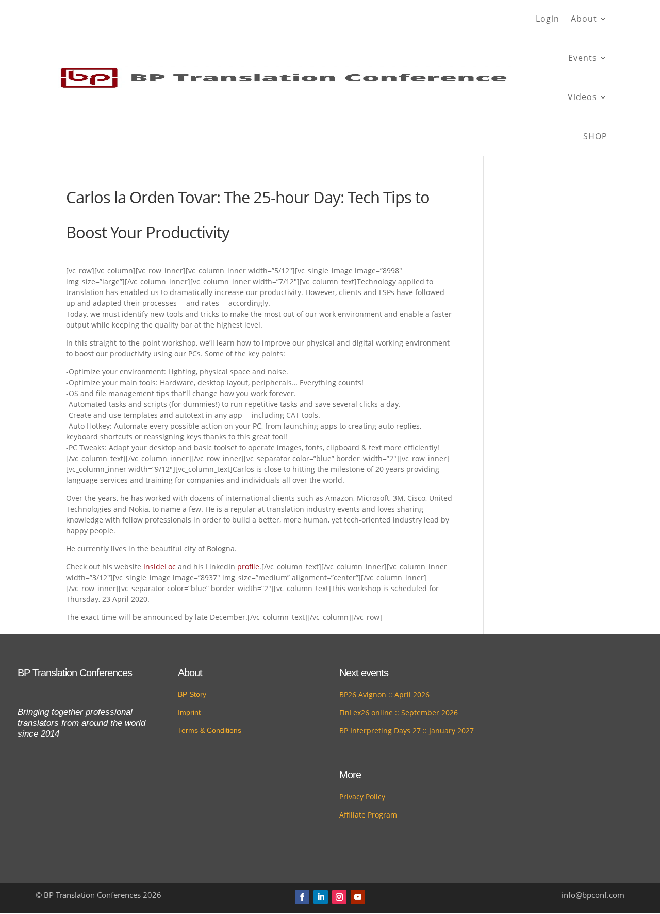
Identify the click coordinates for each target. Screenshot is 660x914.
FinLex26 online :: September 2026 (398, 712)
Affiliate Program (368, 815)
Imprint (189, 712)
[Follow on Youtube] (358, 897)
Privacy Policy (362, 797)
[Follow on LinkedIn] (321, 897)
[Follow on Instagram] (339, 897)
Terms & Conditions (209, 730)
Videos (582, 97)
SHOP (595, 136)
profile (248, 567)
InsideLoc (159, 567)
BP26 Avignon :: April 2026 (384, 694)
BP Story (192, 694)
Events (582, 57)
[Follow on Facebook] (302, 897)
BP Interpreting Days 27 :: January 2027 (406, 731)
